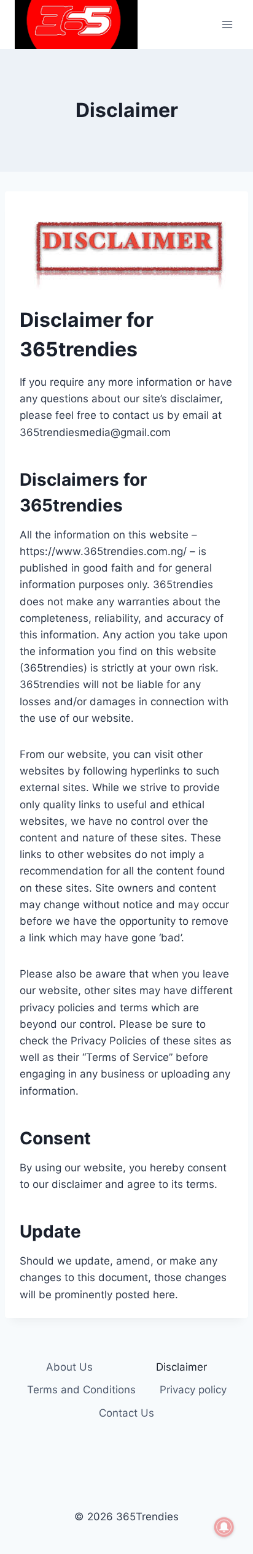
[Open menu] (227, 24)
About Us (69, 1367)
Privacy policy (193, 1390)
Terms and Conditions (81, 1390)
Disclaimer (181, 1367)
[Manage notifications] (224, 1527)
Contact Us (126, 1413)
